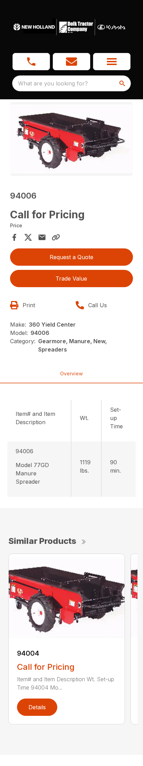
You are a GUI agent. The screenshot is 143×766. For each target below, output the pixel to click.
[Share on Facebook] (14, 237)
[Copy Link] (56, 237)
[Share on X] (28, 237)
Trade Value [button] (71, 278)
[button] (31, 61)
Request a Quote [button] (71, 257)
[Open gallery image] (71, 139)
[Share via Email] (42, 237)
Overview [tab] (71, 373)
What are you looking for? (53, 83)
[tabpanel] (71, 140)
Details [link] (37, 707)
